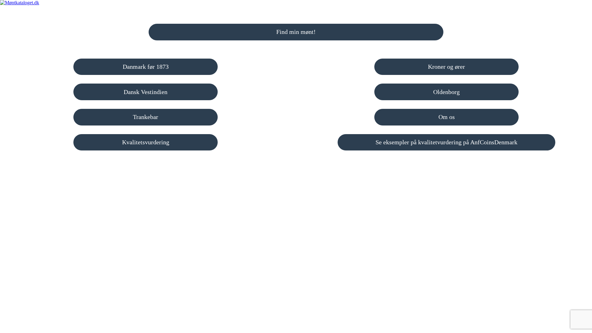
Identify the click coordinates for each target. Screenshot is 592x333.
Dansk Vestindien (145, 91)
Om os (446, 116)
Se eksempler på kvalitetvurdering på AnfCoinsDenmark (446, 142)
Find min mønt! (296, 31)
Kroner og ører (446, 66)
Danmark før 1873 (146, 66)
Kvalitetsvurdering (145, 142)
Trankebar (145, 116)
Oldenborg (446, 91)
